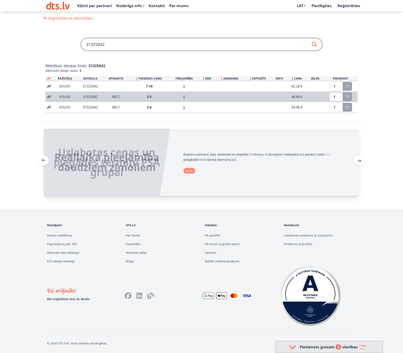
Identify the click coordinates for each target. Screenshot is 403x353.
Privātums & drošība (298, 244)
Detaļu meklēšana (59, 235)
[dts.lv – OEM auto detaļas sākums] (57, 6)
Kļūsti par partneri (94, 5)
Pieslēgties (321, 5)
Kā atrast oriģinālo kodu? (222, 244)
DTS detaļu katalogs (61, 261)
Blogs (130, 261)
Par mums (178, 5)
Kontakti (157, 5)
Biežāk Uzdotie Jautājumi (222, 261)
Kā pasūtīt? (212, 235)
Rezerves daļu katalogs (63, 253)
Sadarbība (133, 244)
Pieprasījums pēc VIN (62, 244)
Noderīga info (129, 5)
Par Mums (133, 235)
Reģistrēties (349, 5)
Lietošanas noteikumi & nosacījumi (308, 235)
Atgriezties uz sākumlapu (70, 18)
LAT (300, 5)
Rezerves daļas (136, 253)
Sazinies (210, 253)
